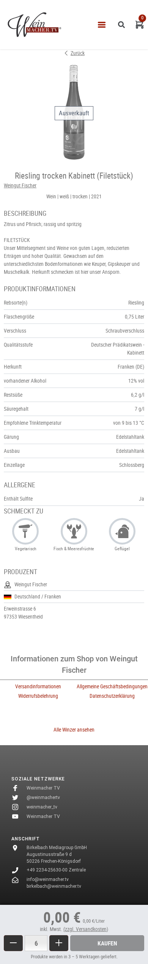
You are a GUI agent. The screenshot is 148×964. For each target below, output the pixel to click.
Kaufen (107, 943)
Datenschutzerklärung (112, 695)
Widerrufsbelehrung (38, 695)
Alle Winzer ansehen (74, 729)
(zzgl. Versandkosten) (85, 929)
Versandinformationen (38, 686)
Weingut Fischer (20, 185)
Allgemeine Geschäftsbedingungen (112, 686)
